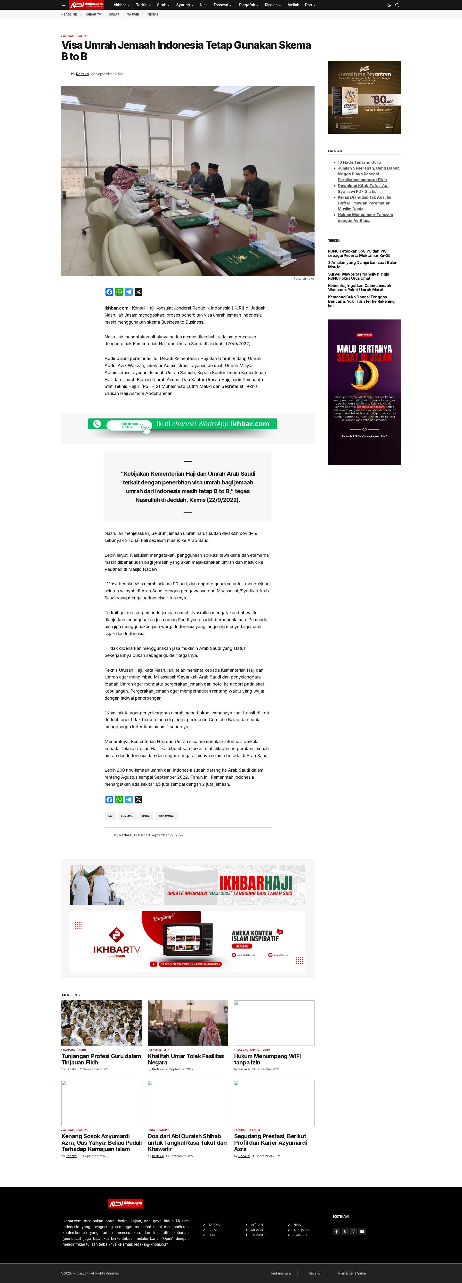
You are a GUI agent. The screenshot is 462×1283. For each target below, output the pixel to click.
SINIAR (114, 14)
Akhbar (68, 36)
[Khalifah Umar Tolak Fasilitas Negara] (188, 1023)
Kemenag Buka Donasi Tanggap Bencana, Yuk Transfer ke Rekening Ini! (361, 301)
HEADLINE (69, 14)
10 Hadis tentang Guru (359, 162)
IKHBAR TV (93, 14)
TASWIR (133, 14)
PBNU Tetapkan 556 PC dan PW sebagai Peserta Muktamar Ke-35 (359, 253)
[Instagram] (353, 1231)
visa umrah (166, 816)
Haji (110, 816)
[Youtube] (362, 1231)
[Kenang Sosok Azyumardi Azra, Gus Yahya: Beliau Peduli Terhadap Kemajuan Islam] (101, 1103)
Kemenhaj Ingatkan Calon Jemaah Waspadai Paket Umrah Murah (359, 288)
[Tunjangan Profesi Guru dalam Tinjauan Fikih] (101, 1023)
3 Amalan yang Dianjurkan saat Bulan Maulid (362, 265)
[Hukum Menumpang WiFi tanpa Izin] (274, 1023)
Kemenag (127, 816)
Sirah (167, 1050)
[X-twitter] (345, 1231)
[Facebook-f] (336, 1231)
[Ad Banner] (188, 428)
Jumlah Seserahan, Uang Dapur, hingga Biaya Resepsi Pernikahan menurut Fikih (369, 174)
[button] (64, 5)
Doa (152, 1130)
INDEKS (152, 14)
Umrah (146, 816)
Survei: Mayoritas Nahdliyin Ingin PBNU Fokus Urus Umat (358, 276)
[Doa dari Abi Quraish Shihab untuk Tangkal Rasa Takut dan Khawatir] (188, 1103)
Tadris (82, 1050)
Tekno (265, 1050)
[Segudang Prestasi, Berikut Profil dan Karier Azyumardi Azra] (274, 1103)
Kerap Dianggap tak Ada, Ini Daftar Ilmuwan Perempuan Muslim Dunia (364, 203)
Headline (82, 36)
